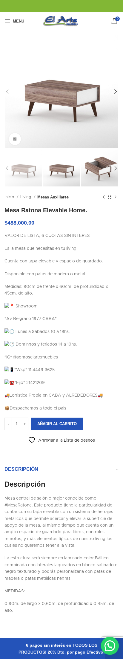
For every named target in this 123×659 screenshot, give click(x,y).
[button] (110, 646)
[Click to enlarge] (15, 139)
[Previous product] (104, 197)
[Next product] (116, 197)
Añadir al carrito (57, 424)
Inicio (9, 197)
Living (26, 197)
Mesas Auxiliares (53, 197)
